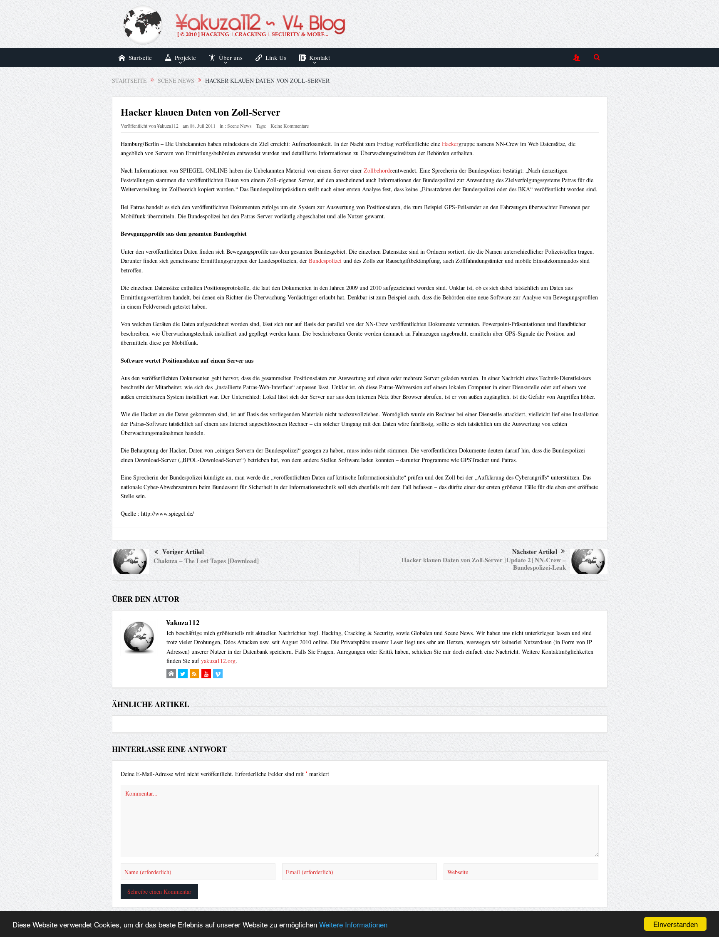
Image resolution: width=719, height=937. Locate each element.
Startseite (140, 57)
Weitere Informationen (353, 924)
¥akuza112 (168, 125)
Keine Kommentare (289, 125)
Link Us (275, 57)
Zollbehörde (378, 170)
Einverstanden (675, 924)
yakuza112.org (218, 661)
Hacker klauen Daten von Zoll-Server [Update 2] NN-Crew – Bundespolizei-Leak (484, 563)
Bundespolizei (325, 261)
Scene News (239, 125)
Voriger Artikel (183, 551)
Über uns (231, 57)
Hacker (450, 144)
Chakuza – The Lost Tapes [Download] (206, 560)
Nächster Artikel (534, 551)
